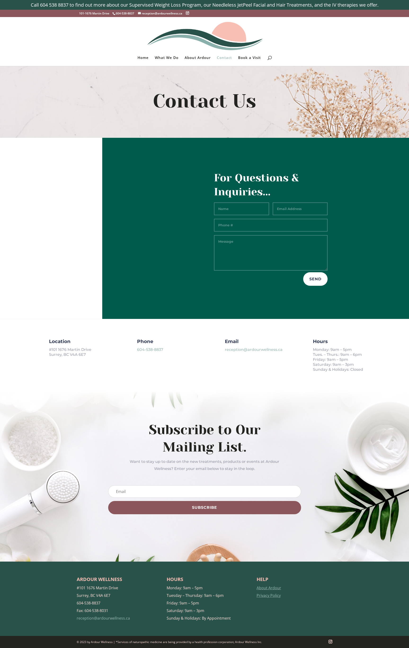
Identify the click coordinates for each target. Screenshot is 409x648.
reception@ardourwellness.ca (254, 349)
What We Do (166, 58)
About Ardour (198, 58)
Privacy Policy (269, 595)
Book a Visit (249, 58)
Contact (224, 58)
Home (143, 58)
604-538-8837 (150, 349)
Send (315, 279)
